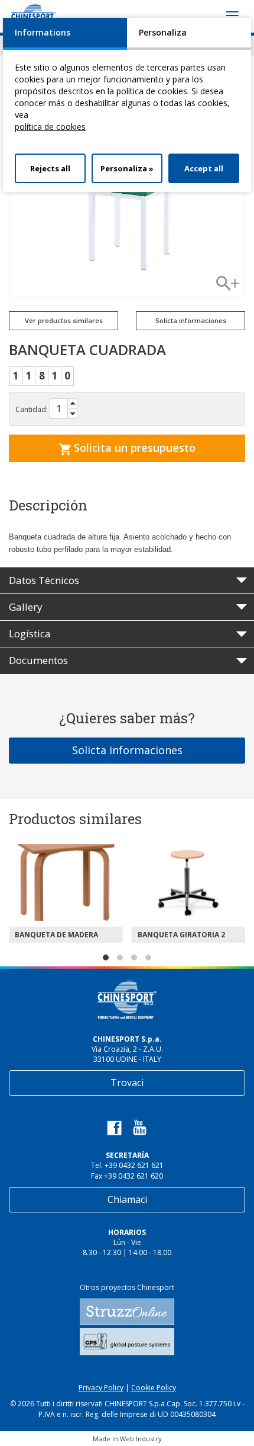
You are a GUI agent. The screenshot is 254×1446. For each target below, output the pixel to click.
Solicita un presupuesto (133, 447)
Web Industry (141, 1438)
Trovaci (127, 1082)
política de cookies (50, 126)
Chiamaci (127, 1199)
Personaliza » (127, 168)
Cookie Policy (153, 1388)
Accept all (203, 168)
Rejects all (50, 168)
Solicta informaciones (127, 750)
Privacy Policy (101, 1388)
